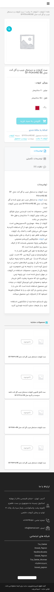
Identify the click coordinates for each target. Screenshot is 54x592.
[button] (9, 29)
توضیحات (38, 151)
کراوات (41, 11)
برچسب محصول (20, 138)
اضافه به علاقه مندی (38, 130)
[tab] (40, 151)
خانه (48, 11)
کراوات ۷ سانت (32, 11)
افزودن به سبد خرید (30, 121)
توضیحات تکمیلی (34, 158)
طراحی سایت (45, 589)
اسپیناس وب (36, 589)
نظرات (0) (38, 166)
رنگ (44, 107)
